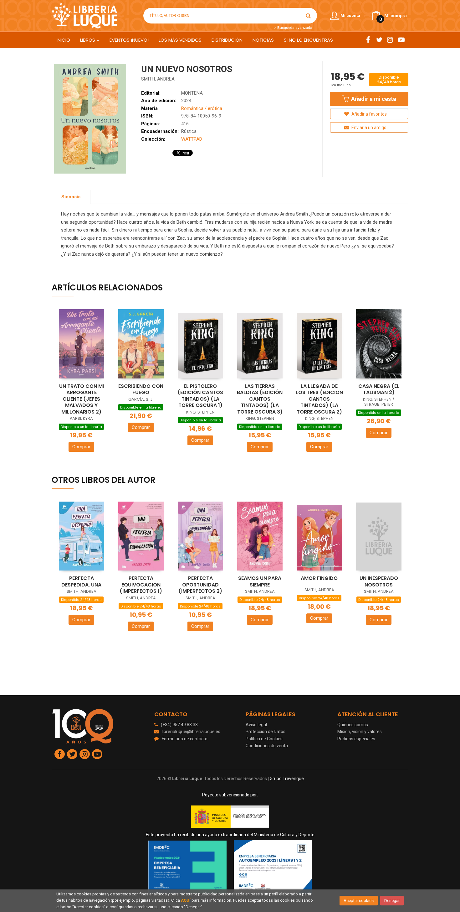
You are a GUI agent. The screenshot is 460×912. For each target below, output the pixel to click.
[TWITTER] (379, 40)
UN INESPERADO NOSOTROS (379, 581)
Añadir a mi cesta (373, 99)
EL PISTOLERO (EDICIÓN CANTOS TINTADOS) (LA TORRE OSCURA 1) (200, 396)
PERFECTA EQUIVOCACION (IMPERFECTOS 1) (141, 585)
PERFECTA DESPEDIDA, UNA (81, 581)
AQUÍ (186, 900)
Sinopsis (70, 197)
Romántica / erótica (201, 108)
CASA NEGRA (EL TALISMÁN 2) (378, 389)
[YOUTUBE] (401, 40)
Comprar (81, 447)
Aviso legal (256, 724)
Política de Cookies (264, 738)
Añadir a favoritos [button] (368, 114)
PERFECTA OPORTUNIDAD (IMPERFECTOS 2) (200, 585)
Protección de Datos (265, 731)
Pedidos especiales (356, 738)
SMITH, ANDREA (158, 79)
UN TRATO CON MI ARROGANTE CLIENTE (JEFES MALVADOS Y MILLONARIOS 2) (81, 399)
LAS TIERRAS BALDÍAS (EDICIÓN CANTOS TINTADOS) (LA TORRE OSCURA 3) (260, 399)
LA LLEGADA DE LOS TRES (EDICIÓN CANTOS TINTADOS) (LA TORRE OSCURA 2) (319, 399)
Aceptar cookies (359, 900)
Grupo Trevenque (287, 778)
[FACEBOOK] (368, 40)
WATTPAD (191, 139)
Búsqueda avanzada (294, 27)
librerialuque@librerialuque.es (191, 731)
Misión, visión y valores (359, 731)
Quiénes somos (352, 724)
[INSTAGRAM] (390, 40)
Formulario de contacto (184, 738)
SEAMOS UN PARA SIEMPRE (259, 581)
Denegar (392, 900)
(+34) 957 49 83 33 (179, 724)
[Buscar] (308, 15)
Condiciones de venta (267, 745)
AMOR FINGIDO (319, 578)
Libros (88, 40)
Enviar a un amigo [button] (368, 127)
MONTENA (192, 93)
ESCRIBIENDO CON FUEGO (140, 389)
